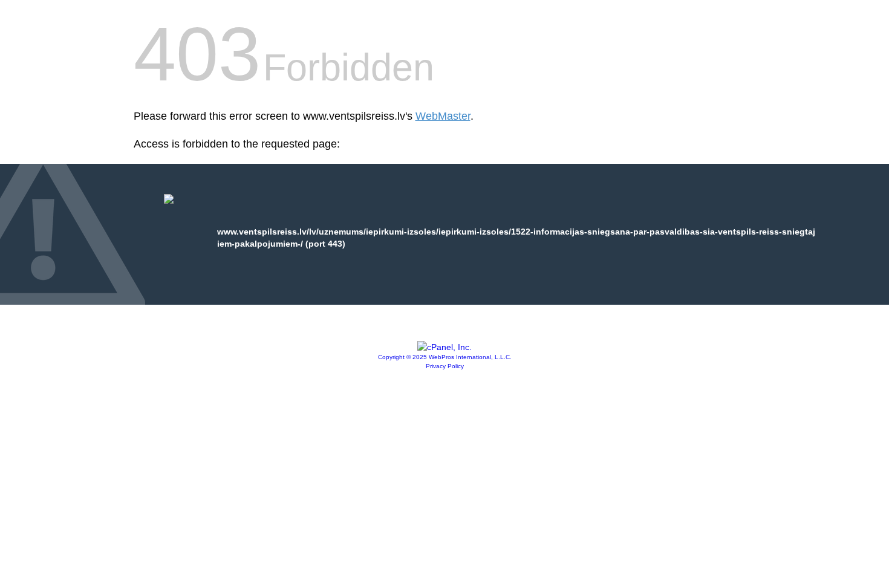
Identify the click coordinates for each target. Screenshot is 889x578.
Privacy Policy (445, 366)
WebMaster (443, 116)
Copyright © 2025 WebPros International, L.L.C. (445, 357)
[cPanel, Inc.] (444, 347)
